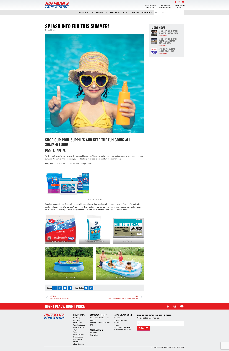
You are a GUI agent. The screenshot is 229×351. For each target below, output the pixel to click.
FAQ (91, 325)
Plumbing (76, 342)
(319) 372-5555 (151, 5)
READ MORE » (163, 35)
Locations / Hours (120, 320)
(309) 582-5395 (179, 5)
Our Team (117, 322)
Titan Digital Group (178, 347)
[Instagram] (179, 2)
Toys (75, 330)
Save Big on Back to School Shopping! (167, 50)
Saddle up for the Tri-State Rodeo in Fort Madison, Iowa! (168, 41)
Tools (75, 332)
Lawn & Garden (78, 327)
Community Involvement (123, 327)
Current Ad (94, 335)
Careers (116, 325)
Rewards (93, 333)
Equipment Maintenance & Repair (99, 319)
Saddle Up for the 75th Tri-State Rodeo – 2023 (168, 32)
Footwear (76, 320)
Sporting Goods (79, 325)
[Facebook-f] (175, 2)
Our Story (117, 318)
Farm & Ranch (78, 334)
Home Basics (78, 337)
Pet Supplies (77, 322)
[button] (54, 288)
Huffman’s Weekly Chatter (123, 330)
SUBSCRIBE (143, 328)
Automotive (77, 339)
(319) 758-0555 (165, 5)
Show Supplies (78, 344)
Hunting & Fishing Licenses (100, 322)
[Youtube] (183, 2)
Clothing (76, 318)
